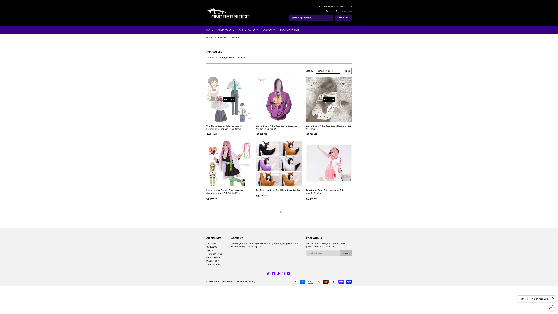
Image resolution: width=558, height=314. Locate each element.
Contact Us (211, 247)
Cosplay (268, 29)
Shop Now (211, 243)
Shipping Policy (213, 264)
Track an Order (289, 29)
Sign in (329, 11)
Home (209, 29)
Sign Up (346, 253)
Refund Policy (213, 257)
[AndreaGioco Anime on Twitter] (268, 274)
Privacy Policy (212, 261)
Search (209, 250)
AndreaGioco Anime (223, 281)
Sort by (309, 70)
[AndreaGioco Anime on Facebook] (273, 274)
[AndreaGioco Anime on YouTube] (288, 274)
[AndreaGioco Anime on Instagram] (283, 274)
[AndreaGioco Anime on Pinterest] (278, 274)
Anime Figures (247, 29)
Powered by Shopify (245, 281)
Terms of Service (214, 254)
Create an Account (344, 11)
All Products (226, 29)
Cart (346, 17)
